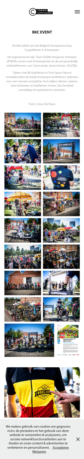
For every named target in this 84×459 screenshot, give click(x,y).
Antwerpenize (42, 61)
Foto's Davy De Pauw (42, 104)
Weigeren (39, 452)
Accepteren (61, 447)
